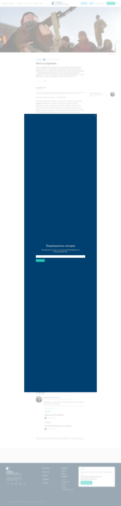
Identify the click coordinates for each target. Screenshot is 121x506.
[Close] (95, 115)
